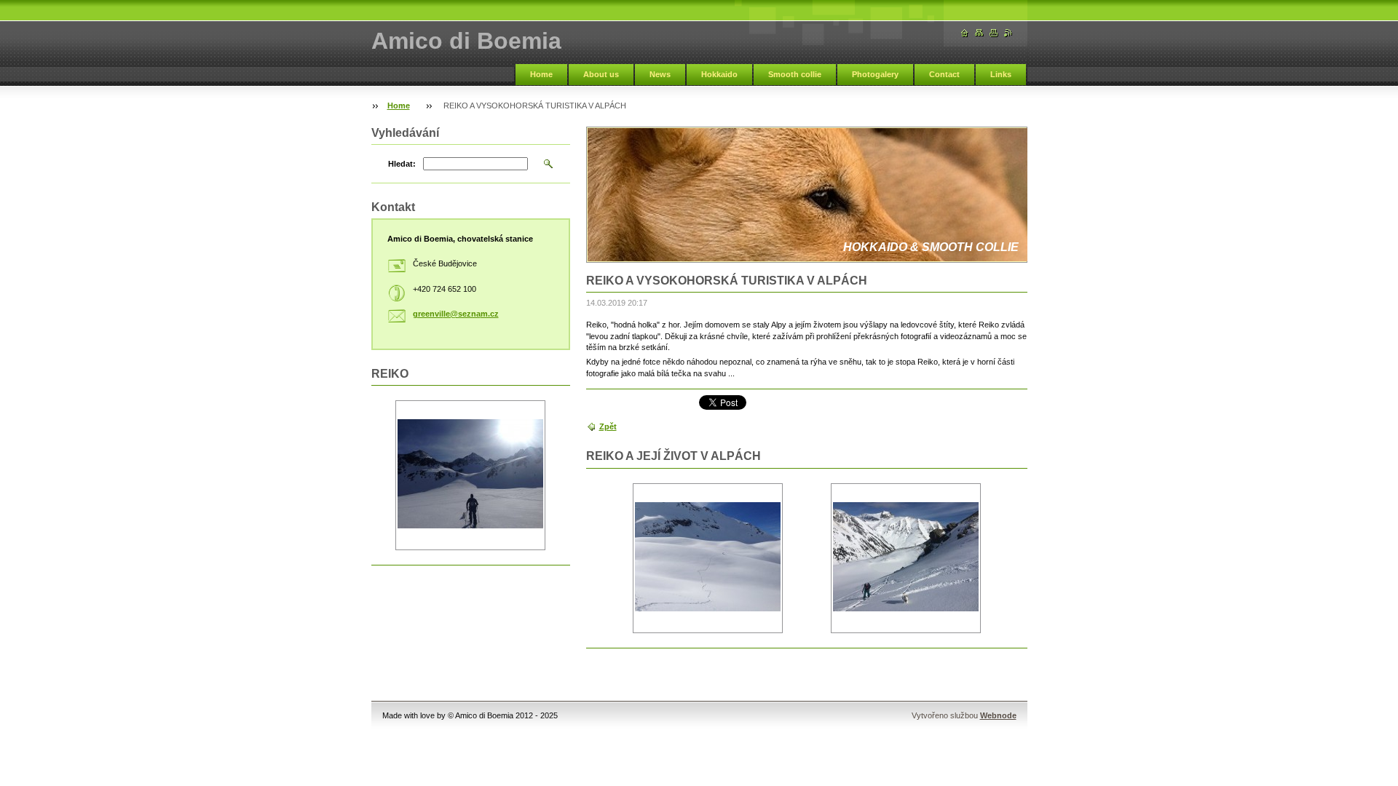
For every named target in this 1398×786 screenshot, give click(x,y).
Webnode (998, 715)
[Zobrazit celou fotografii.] (707, 558)
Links (1000, 74)
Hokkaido (719, 74)
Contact (944, 74)
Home (541, 74)
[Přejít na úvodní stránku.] (964, 33)
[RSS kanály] (1008, 33)
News (660, 74)
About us (601, 74)
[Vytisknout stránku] (994, 33)
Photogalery (875, 74)
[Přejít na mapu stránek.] (979, 33)
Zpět (608, 426)
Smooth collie (794, 74)
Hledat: (402, 163)
